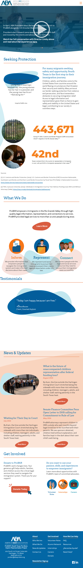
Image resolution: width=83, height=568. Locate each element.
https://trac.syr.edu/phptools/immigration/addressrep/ (31, 189)
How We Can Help (70, 536)
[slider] (34, 48)
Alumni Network (54, 544)
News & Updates (39, 548)
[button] (40, 47)
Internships (62, 492)
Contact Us (36, 552)
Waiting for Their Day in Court (21, 418)
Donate (51, 556)
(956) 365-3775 (16, 555)
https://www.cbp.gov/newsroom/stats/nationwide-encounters (22, 183)
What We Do (37, 544)
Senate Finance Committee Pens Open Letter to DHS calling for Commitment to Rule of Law (61, 412)
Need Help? (67, 552)
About (35, 536)
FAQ (64, 540)
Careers (74, 492)
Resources (67, 544)
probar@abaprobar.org (16, 557)
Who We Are (37, 540)
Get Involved (53, 536)
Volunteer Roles (54, 540)
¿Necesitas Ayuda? (70, 548)
